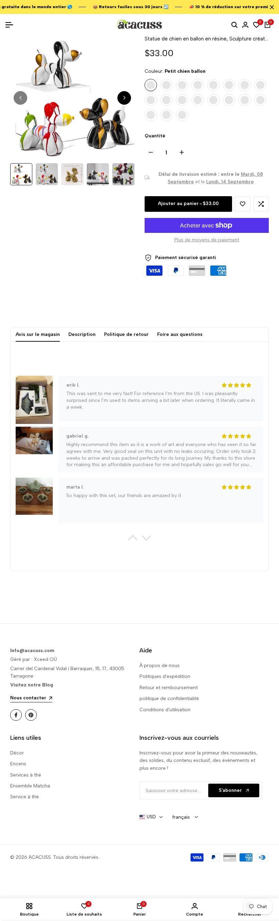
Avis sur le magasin (38, 334)
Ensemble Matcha (30, 786)
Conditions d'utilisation (165, 710)
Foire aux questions (179, 334)
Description (82, 334)
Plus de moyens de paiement (206, 240)
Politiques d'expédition (165, 676)
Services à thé (25, 775)
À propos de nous (160, 665)
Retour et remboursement (169, 687)
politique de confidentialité (169, 698)
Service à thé (24, 797)
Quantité (155, 136)
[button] (242, 204)
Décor (17, 753)
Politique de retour (126, 334)
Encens (18, 764)
